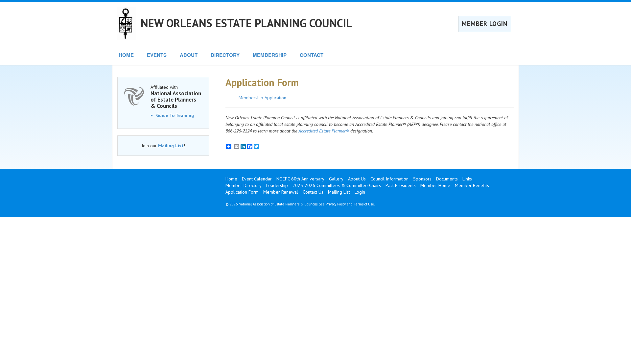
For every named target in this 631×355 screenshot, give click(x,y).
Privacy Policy (336, 204)
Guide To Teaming (175, 115)
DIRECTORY (225, 55)
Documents (447, 179)
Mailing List (171, 146)
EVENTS (157, 55)
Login (360, 192)
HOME (126, 55)
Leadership (277, 185)
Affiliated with (176, 96)
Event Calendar (257, 179)
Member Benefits (472, 185)
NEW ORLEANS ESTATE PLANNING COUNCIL (246, 23)
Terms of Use (364, 204)
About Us (357, 179)
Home (231, 179)
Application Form (242, 192)
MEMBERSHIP (270, 55)
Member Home (435, 185)
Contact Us (313, 192)
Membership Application (262, 98)
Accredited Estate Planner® (323, 131)
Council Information (389, 179)
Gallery (336, 179)
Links (467, 179)
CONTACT (311, 55)
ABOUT (189, 55)
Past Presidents (401, 185)
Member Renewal (280, 192)
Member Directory (243, 185)
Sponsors (422, 179)
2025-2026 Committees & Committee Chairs (336, 185)
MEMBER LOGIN (484, 24)
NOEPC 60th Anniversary (300, 179)
